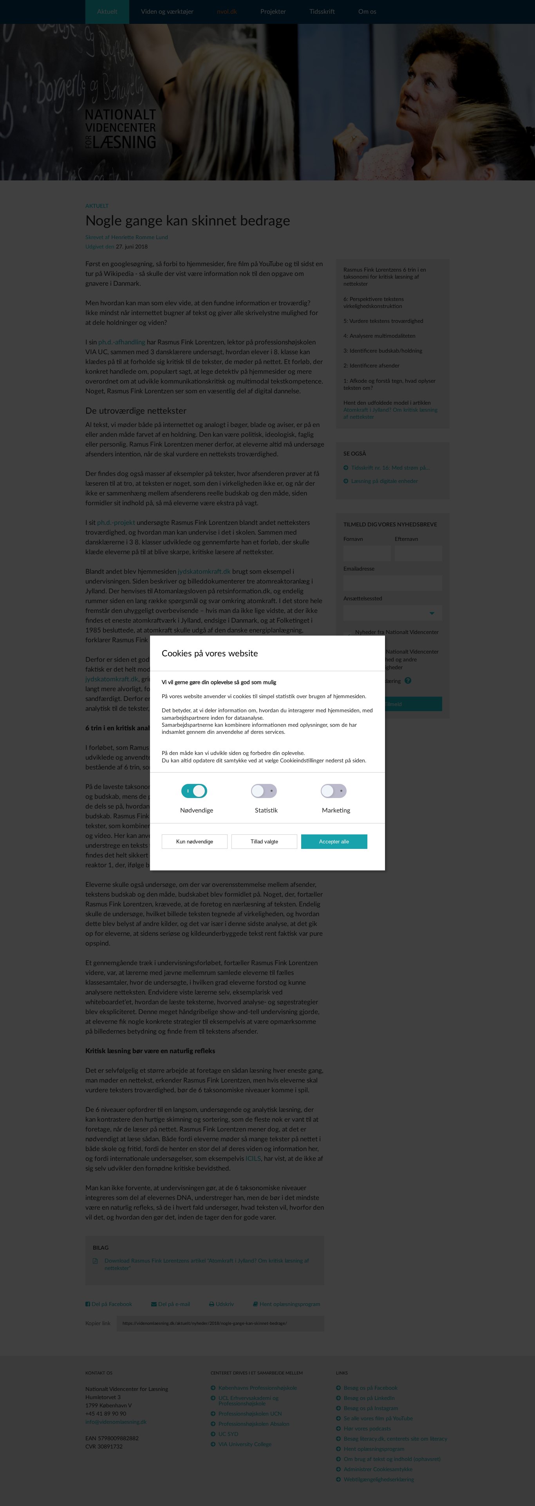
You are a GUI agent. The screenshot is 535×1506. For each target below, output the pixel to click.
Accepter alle (334, 842)
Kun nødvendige (194, 842)
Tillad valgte (264, 842)
